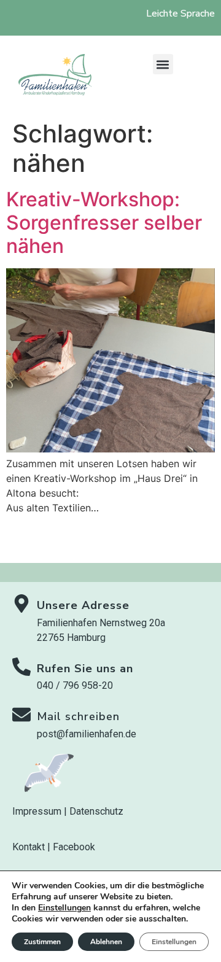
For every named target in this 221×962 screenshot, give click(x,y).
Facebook (74, 847)
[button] (163, 64)
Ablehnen (106, 942)
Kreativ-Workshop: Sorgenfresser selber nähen (104, 222)
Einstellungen (64, 908)
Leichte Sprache (180, 13)
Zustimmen (42, 942)
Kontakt (28, 847)
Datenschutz (96, 811)
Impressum (36, 811)
